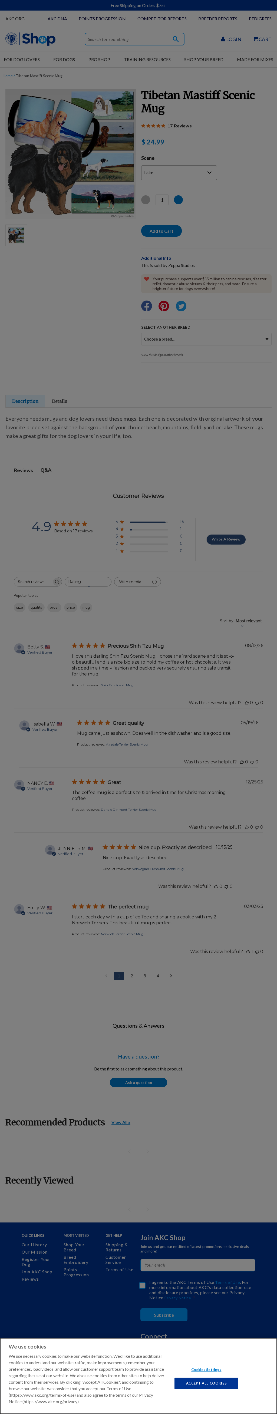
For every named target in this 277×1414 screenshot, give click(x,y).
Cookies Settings (206, 1369)
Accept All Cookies (206, 1383)
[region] (138, 1376)
